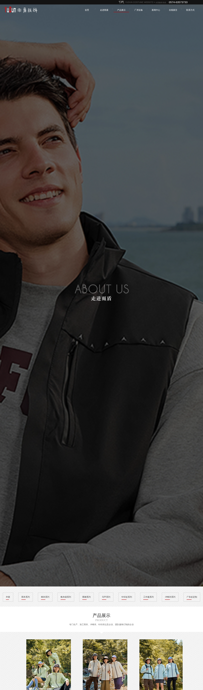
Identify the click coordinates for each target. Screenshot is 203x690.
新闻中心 (156, 10)
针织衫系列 (127, 597)
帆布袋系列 (66, 597)
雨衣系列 (25, 597)
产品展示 (121, 10)
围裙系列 (86, 597)
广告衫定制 (192, 597)
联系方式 (190, 10)
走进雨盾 (104, 10)
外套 (8, 597)
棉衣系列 (45, 597)
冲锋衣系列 (170, 597)
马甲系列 (106, 597)
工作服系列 (148, 597)
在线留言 (173, 10)
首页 (87, 10)
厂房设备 (138, 10)
